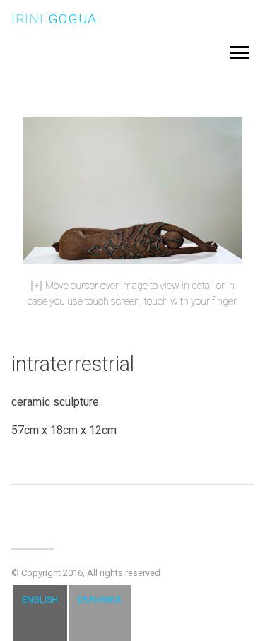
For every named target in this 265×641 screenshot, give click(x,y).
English (40, 599)
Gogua (54, 19)
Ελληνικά (99, 599)
